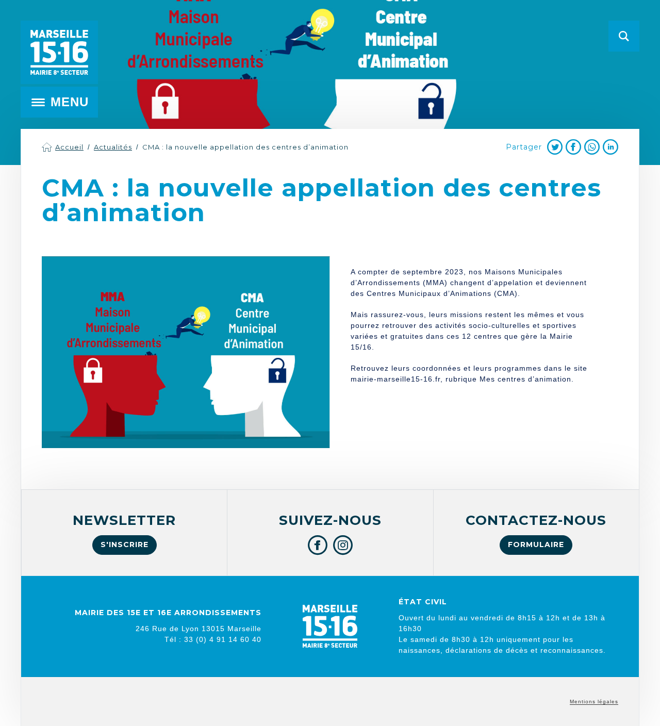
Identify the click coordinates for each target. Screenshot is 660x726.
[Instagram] (343, 545)
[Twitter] (555, 147)
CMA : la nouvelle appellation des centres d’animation (245, 147)
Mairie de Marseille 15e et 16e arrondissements (59, 52)
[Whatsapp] (592, 147)
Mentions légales (594, 701)
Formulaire (536, 544)
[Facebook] (573, 147)
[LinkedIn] (610, 147)
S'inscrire (124, 544)
